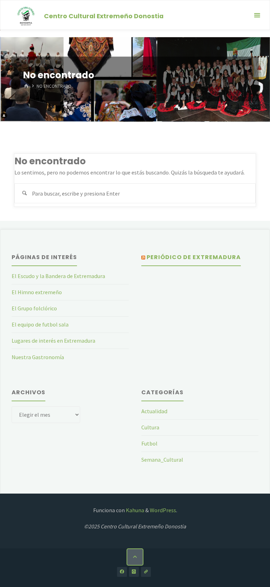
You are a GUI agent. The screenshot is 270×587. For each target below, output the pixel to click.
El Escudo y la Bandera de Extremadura (58, 275)
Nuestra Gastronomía (38, 357)
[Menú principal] (257, 15)
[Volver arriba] (135, 556)
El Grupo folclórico (34, 308)
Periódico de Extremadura (194, 257)
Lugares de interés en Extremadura (53, 340)
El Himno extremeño (37, 292)
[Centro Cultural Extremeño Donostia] (26, 15)
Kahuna (134, 510)
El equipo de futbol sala (40, 324)
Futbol (149, 443)
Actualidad (154, 411)
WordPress (163, 510)
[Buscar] (24, 193)
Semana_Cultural (162, 459)
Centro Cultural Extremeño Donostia (103, 15)
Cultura (150, 427)
